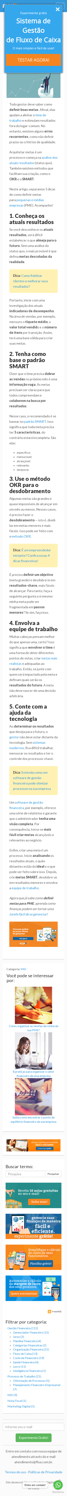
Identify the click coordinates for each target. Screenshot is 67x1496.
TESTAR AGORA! (33, 60)
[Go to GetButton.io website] (58, 1492)
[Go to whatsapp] (58, 1485)
